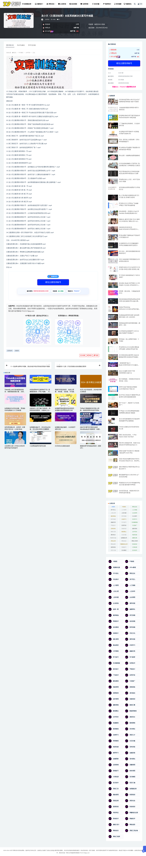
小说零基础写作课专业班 (38, 446)
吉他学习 (124, 519)
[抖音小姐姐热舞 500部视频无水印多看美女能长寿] (113, 260)
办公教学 (134, 516)
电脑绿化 (128, 4)
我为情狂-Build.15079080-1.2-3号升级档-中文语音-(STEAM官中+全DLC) (129, 285)
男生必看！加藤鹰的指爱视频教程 (129, 155)
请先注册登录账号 (53, 282)
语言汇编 (113, 550)
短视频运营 (124, 537)
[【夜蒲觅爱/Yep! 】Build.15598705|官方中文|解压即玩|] (113, 364)
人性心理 (113, 513)
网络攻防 (113, 544)
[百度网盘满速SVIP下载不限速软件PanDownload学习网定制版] (113, 118)
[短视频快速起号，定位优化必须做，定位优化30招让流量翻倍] (40, 417)
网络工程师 (135, 541)
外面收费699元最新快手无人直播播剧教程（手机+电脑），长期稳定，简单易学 (40, 391)
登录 (140, 4)
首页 (15, 52)
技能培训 (124, 528)
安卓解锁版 (135, 522)
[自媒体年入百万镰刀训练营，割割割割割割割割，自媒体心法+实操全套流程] (40, 404)
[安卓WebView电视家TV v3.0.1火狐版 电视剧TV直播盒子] (113, 333)
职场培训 (134, 544)
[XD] (42, 20)
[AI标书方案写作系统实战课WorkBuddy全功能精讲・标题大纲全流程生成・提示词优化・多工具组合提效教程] (91, 418)
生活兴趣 (124, 534)
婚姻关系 (113, 522)
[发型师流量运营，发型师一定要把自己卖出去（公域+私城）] (15, 419)
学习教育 (21, 52)
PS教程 (124, 506)
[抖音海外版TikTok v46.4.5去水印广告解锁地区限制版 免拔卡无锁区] (113, 102)
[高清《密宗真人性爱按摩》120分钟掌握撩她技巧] (113, 141)
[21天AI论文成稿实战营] (65, 438)
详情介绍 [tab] (11, 45)
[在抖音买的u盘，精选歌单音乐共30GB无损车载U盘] (113, 495)
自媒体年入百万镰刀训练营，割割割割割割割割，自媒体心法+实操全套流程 (40, 410)
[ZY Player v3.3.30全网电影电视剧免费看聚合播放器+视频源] (113, 413)
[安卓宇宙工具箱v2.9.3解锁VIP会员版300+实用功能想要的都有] (113, 397)
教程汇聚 (113, 531)
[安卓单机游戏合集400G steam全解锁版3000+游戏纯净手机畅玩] (113, 357)
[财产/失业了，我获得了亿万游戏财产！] (113, 405)
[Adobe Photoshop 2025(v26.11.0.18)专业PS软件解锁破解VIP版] (113, 309)
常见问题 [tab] (33, 45)
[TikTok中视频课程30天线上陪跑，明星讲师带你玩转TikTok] (91, 398)
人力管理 (124, 509)
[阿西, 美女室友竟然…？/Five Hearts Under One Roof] (113, 436)
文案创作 (9, 350)
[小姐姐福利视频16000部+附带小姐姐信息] (113, 109)
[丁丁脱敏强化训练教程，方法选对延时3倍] (113, 126)
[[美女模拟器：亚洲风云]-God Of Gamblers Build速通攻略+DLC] (113, 213)
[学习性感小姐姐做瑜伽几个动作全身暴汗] (113, 277)
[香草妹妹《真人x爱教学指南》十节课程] (113, 341)
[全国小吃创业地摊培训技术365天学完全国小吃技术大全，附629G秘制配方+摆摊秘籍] (113, 460)
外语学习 (134, 519)
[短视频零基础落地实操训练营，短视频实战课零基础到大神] (65, 400)
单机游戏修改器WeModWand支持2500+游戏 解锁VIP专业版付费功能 (129, 301)
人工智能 (134, 509)
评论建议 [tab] (22, 45)
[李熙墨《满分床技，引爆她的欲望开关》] (113, 292)
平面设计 (113, 525)
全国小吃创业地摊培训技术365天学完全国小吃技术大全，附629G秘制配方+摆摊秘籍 (129, 461)
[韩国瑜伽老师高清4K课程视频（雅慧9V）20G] (113, 325)
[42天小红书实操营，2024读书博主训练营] (91, 382)
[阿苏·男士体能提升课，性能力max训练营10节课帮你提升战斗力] (113, 445)
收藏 (83, 355)
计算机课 (134, 547)
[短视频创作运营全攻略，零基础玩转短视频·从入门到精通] (15, 399)
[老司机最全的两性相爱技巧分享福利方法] (113, 188)
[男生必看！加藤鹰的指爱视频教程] (113, 157)
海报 (90, 355)
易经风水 (113, 534)
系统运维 (113, 541)
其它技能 (124, 516)
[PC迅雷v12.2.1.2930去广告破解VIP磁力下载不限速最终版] (113, 205)
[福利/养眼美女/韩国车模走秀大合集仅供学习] (113, 468)
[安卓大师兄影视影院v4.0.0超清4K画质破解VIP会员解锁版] (113, 421)
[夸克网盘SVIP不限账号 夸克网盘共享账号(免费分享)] (113, 134)
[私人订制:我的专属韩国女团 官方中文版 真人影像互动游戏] (113, 197)
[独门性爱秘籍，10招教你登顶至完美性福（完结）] (113, 380)
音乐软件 (134, 550)
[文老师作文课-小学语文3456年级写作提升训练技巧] (15, 437)
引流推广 (134, 525)
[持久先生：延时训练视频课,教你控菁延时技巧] (113, 253)
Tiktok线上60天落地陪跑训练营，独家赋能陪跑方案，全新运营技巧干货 (15, 391)
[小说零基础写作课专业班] (40, 437)
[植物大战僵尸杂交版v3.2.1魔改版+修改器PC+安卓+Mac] (113, 453)
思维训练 (113, 528)
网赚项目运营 (124, 544)
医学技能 (113, 519)
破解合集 (134, 537)
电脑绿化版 (113, 537)
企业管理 (134, 513)
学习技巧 (124, 522)
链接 (96, 355)
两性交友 (134, 506)
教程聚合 (124, 531)
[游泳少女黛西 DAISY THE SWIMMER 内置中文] (113, 373)
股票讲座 (113, 547)
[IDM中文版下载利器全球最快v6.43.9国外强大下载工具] (113, 389)
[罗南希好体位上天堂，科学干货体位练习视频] (113, 181)
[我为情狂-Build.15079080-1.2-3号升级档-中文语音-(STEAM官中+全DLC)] (113, 285)
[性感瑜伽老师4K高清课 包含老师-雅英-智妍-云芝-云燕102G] (113, 317)
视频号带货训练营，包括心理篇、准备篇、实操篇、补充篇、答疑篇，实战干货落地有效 (65, 391)
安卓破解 (118, 4)
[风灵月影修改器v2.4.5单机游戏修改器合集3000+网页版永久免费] (113, 174)
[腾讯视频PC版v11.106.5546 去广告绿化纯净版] (113, 476)
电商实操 (134, 534)
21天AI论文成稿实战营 (62, 446)
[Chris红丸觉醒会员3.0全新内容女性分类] (113, 430)
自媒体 (17, 350)
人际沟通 (124, 513)
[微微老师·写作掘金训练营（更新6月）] (91, 438)
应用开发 (124, 525)
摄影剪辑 (134, 528)
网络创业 (124, 541)
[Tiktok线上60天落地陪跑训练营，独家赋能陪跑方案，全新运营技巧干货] (15, 381)
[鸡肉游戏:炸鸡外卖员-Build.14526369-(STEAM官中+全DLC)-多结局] (113, 229)
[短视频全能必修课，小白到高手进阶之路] (65, 416)
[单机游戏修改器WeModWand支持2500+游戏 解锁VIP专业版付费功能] (113, 301)
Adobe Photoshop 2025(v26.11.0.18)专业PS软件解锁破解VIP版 (129, 309)
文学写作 (47, 19)
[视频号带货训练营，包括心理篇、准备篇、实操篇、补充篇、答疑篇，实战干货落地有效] (65, 379)
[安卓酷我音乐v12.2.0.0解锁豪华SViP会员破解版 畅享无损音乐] (113, 247)
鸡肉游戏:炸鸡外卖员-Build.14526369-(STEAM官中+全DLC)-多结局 (129, 229)
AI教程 (113, 506)
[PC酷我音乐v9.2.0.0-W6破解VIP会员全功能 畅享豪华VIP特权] (113, 485)
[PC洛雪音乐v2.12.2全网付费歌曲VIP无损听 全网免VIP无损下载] (113, 349)
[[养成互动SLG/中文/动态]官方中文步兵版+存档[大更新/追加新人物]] (113, 269)
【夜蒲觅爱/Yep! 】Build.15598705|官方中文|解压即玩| (129, 365)
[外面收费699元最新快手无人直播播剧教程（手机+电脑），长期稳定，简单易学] (40, 379)
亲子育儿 (113, 509)
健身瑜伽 (113, 516)
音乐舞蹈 (124, 550)
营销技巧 (124, 547)
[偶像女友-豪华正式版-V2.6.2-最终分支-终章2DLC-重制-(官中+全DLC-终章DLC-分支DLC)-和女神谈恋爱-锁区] (113, 221)
